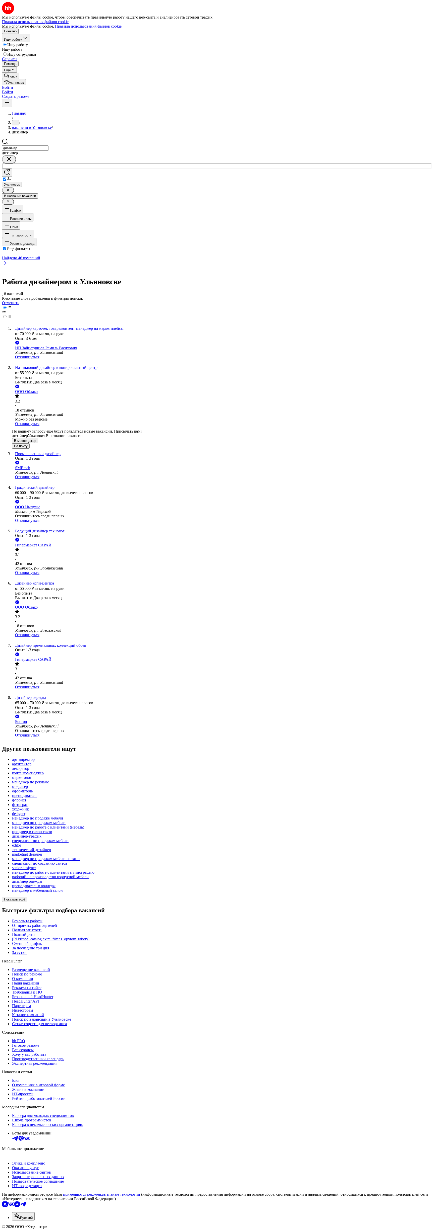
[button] (7, 87)
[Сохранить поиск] (7, 173)
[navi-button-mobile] (7, 103)
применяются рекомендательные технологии (101, 1194)
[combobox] (25, 148)
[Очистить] (9, 159)
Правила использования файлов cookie (88, 26)
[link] (10, 76)
